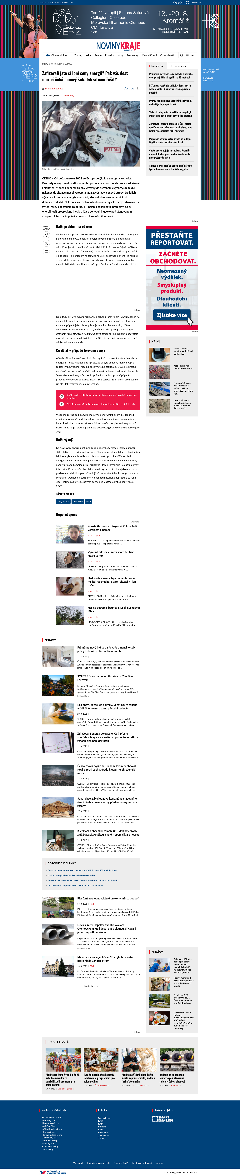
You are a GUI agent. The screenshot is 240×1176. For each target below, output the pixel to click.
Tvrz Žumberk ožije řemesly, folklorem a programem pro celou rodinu (99, 1078)
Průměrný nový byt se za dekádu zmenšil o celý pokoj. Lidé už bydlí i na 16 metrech (171, 75)
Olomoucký (57, 55)
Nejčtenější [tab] (179, 65)
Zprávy (78, 55)
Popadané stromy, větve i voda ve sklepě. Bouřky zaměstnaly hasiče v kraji (170, 140)
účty (88, 501)
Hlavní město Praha (51, 1117)
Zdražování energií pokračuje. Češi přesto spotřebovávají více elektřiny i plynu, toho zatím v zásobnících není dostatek (107, 737)
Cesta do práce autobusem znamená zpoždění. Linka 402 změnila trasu (82, 870)
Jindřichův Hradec (140, 1085)
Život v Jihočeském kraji (105, 395)
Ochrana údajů (121, 1163)
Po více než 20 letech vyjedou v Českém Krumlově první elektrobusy (183, 999)
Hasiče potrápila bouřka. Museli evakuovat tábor (72, 875)
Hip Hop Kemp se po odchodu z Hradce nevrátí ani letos (75, 885)
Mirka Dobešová (54, 88)
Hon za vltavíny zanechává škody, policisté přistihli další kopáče (182, 404)
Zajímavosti (103, 1135)
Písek (92, 904)
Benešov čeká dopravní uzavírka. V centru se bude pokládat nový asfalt (83, 880)
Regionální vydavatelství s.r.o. (186, 1172)
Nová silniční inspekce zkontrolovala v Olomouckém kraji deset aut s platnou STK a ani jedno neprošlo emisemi (106, 928)
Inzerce (159, 1163)
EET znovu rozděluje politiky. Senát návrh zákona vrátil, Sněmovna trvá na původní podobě (170, 89)
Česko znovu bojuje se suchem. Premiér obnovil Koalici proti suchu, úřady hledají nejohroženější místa (106, 769)
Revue (98, 55)
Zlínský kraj (47, 1149)
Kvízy (120, 55)
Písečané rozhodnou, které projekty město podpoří (108, 898)
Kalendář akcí (149, 55)
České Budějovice (65, 1089)
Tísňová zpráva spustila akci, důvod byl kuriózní (183, 351)
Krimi (88, 55)
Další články (90, 986)
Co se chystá (167, 55)
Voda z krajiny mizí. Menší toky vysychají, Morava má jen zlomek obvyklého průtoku (170, 113)
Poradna (109, 55)
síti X (84, 404)
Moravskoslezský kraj (52, 1134)
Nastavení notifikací (142, 1163)
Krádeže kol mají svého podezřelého (183, 367)
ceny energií (63, 501)
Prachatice (175, 1085)
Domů (45, 63)
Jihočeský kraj (48, 1120)
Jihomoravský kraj (50, 1123)
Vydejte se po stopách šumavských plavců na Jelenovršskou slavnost (172, 1078)
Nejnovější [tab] (157, 65)
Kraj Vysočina (48, 1126)
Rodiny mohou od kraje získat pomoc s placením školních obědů (184, 981)
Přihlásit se (196, 2)
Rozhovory (132, 55)
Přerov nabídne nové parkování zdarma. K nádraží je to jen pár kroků (170, 102)
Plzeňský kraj (48, 1143)
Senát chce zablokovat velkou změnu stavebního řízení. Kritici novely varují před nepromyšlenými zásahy (107, 802)
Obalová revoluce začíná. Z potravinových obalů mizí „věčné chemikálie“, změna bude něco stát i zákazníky (184, 1020)
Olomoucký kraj (49, 1137)
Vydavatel (78, 1163)
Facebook (175, 2)
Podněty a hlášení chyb (98, 1163)
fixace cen (78, 501)
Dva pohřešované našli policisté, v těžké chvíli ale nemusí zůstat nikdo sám (183, 388)
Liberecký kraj (48, 1132)
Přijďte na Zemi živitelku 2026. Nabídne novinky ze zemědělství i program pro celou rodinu (63, 1080)
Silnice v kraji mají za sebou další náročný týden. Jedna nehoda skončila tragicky (170, 167)
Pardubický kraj (49, 1140)
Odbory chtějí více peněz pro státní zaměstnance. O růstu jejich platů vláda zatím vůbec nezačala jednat (183, 966)
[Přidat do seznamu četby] (138, 88)
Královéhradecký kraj (52, 1129)
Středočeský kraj (50, 1146)
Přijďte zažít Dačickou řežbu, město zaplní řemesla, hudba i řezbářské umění (138, 1078)
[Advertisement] (98, 288)
